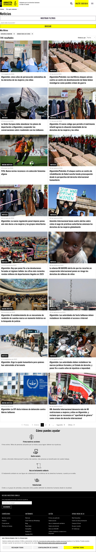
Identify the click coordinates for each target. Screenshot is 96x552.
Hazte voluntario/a (54, 526)
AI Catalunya (75, 529)
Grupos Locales (76, 526)
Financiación (5, 523)
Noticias (27, 518)
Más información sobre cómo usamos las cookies (52, 543)
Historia (4, 520)
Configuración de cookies (48, 547)
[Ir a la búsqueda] (71, 3)
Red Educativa (76, 518)
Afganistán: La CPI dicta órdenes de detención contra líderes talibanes (23, 411)
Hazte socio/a (81, 3)
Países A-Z (28, 531)
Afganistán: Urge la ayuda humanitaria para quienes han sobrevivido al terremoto (22, 364)
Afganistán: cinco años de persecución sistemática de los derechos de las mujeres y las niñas (23, 78)
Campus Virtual (76, 523)
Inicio (2, 9)
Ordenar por (82, 38)
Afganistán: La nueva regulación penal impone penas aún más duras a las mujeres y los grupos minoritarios (23, 222)
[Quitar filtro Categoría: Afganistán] (14, 33)
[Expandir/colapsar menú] (92, 3)
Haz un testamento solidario (57, 523)
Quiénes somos (6, 518)
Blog (26, 523)
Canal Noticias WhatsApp (32, 520)
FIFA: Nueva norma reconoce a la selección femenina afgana (23, 172)
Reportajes (28, 526)
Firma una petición (54, 518)
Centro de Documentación (79, 520)
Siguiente (60, 425)
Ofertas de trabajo (7, 526)
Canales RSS (29, 534)
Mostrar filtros (48, 18)
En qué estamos (11, 9)
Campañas (28, 529)
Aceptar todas (78, 547)
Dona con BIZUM (53, 529)
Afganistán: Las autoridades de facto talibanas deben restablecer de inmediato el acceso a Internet (72, 316)
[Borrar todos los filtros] (32, 33)
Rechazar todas (17, 547)
